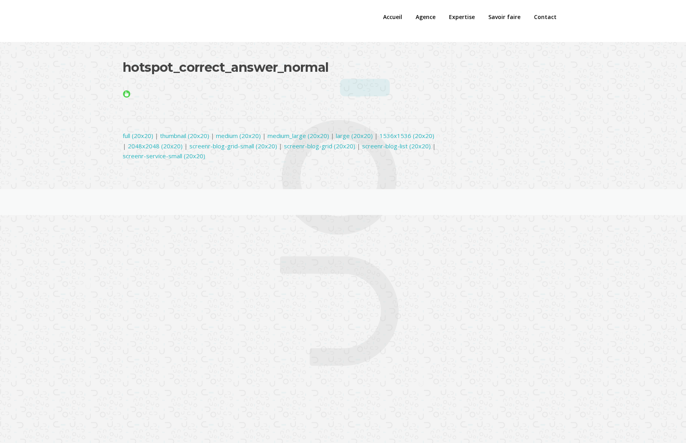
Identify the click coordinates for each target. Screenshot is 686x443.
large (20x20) (354, 136)
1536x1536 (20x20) (407, 136)
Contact (545, 17)
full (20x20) (138, 136)
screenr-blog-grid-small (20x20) (233, 146)
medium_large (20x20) (298, 136)
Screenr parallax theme (492, 202)
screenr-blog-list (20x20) (396, 146)
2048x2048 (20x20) (155, 146)
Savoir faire (504, 17)
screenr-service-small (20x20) (164, 156)
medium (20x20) (238, 136)
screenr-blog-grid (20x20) (319, 146)
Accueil (392, 17)
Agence (425, 17)
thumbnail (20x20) (184, 136)
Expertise (462, 17)
